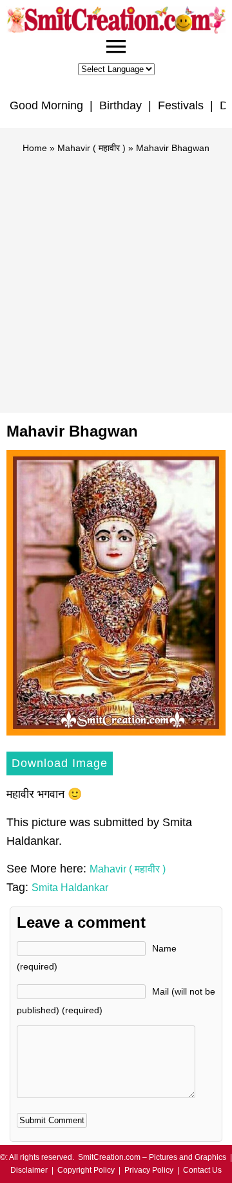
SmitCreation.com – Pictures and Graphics (152, 1157)
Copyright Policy (86, 1170)
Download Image (60, 763)
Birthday (120, 105)
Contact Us (202, 1170)
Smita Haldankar (70, 887)
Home (35, 148)
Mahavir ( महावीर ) (91, 148)
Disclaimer (29, 1170)
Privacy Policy (148, 1170)
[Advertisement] (116, 277)
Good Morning (46, 105)
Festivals (181, 105)
